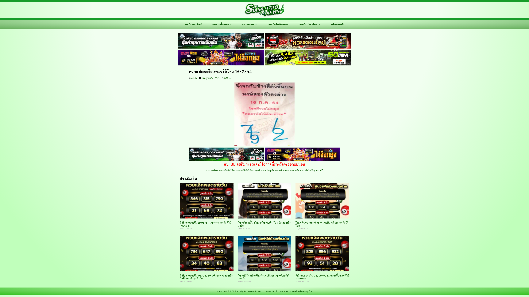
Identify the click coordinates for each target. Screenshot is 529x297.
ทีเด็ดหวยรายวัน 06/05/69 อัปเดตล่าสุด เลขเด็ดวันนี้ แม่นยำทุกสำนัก (206, 277)
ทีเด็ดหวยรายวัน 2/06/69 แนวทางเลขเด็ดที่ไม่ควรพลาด (205, 224)
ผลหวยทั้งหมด (220, 24)
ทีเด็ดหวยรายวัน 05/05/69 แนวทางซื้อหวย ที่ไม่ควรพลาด (322, 277)
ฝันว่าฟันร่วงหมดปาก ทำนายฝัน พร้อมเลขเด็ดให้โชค (321, 224)
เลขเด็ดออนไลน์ (193, 24)
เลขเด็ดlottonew (278, 24)
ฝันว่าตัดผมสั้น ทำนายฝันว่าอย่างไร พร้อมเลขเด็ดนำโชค (264, 224)
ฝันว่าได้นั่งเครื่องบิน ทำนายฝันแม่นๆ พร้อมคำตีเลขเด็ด (263, 277)
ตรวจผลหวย (249, 24)
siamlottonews (263, 291)
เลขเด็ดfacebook (309, 24)
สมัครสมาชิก (337, 24)
